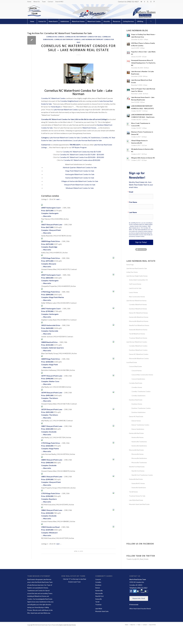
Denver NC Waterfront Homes (138, 313)
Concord (98, 579)
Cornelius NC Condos (55, 37)
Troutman (98, 604)
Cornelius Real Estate (135, 383)
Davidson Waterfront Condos (138, 350)
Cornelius (98, 582)
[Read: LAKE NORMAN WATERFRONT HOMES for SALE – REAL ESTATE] (128, 107)
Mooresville (99, 593)
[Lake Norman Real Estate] (34, 11)
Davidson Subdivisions (139, 412)
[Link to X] (147, 1)
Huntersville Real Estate (136, 433)
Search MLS (59, 1)
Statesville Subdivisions (139, 487)
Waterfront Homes (89, 128)
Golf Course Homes (135, 284)
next (58, 199)
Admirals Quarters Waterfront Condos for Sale (80, 167)
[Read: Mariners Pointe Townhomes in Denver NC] (128, 133)
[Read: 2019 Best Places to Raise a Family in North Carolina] (128, 44)
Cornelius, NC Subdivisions (90, 138)
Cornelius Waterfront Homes (138, 304)
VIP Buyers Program (79, 147)
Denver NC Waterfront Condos (138, 354)
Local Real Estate (131, 362)
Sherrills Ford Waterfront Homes (139, 325)
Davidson (98, 585)
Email (131, 192)
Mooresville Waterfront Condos (139, 358)
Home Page (130, 264)
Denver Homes (136, 421)
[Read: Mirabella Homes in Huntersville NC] (128, 150)
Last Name (133, 212)
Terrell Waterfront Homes (137, 334)
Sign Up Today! (141, 242)
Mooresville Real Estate (136, 450)
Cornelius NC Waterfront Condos (53, 98)
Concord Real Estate (135, 366)
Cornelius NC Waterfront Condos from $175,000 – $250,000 (82, 154)
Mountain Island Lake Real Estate (139, 504)
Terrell (97, 602)
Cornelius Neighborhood (69, 101)
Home (29, 1)
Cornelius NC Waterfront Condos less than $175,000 (82, 152)
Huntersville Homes (137, 437)
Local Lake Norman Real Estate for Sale (87, 140)
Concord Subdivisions (138, 379)
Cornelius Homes (137, 387)
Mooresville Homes (137, 454)
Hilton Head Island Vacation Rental (140, 608)
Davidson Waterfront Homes (138, 309)
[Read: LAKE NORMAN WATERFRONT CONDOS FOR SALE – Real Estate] (128, 116)
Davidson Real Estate (135, 400)
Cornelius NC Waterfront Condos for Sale (83, 37)
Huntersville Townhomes (139, 441)
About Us (36, 1)
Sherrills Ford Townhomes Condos (142, 475)
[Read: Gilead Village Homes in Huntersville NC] (128, 141)
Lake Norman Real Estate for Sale (136, 268)
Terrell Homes (133, 492)
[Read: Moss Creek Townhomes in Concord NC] (128, 124)
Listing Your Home (132, 272)
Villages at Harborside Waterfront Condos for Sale (79, 181)
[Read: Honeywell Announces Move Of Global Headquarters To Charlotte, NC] (128, 61)
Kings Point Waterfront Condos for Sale (79, 171)
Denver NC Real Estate (136, 416)
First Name (133, 202)
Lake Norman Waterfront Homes (136, 300)
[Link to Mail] (141, 1)
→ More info (46, 216)
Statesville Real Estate (136, 479)
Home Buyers (56, 107)
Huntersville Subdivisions (139, 446)
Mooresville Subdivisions (139, 458)
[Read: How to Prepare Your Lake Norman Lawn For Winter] (128, 90)
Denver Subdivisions (138, 429)
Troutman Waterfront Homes (138, 338)
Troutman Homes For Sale (137, 496)
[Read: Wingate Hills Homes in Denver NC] (128, 159)
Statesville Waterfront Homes (138, 329)
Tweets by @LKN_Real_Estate (137, 559)
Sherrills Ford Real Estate (136, 467)
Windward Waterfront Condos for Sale (80, 188)
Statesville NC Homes (138, 483)
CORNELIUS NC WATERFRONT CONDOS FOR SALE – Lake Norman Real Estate (78, 48)
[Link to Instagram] (150, 1)
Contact (50, 1)
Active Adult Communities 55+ (138, 280)
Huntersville (99, 590)
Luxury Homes (133, 292)
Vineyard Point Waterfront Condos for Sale (79, 185)
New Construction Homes (137, 297)
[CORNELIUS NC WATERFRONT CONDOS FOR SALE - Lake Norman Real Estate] (31, 40)
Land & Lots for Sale (135, 288)
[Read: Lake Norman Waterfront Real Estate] (128, 81)
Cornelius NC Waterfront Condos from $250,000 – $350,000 (82, 157)
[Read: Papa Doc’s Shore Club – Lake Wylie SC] (128, 53)
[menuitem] (29, 1)
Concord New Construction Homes (142, 375)
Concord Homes (137, 370)
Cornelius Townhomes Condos (141, 391)
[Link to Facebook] (144, 1)
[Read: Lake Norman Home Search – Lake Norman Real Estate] (128, 98)
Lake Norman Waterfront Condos (65, 110)
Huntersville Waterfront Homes (138, 317)
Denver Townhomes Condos (140, 425)
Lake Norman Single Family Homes (137, 276)
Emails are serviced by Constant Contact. (140, 235)
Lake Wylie (98, 608)
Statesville (98, 599)
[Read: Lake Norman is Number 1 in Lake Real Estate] (128, 72)
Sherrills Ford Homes (138, 471)
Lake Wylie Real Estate (136, 500)
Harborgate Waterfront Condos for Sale (79, 174)
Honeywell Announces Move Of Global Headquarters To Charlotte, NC (143, 63)
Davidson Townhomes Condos (141, 408)
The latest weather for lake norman (141, 535)
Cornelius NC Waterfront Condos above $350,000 (82, 160)
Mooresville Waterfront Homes (138, 321)
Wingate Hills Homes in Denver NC (143, 158)
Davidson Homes (137, 404)
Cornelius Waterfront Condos (67, 39)
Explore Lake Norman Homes (67, 625)
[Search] (151, 21)
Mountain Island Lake (101, 611)
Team (44, 1)
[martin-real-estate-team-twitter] (135, 591)
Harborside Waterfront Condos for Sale (79, 178)
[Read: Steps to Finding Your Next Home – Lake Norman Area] (128, 35)
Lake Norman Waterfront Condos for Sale (64, 138)
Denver (97, 588)
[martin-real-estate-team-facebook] (131, 591)
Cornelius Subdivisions (138, 395)
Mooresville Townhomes (139, 462)
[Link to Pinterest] (154, 1)
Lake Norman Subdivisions (62, 140)
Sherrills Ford (99, 596)
